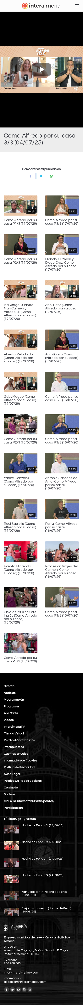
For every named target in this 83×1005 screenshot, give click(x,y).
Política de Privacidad (19, 767)
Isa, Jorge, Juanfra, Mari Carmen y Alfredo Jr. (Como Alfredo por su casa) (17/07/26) (20, 312)
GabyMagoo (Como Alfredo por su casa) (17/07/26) (20, 400)
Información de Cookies (20, 760)
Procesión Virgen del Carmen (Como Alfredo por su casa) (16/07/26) (61, 572)
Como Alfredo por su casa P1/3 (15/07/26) (20, 659)
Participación (13, 807)
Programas (11, 706)
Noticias (10, 692)
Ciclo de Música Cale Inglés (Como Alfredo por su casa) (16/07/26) (20, 617)
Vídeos (9, 719)
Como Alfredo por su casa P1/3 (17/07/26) (20, 221)
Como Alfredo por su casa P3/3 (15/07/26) (61, 613)
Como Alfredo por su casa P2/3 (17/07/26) (20, 260)
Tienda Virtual (14, 733)
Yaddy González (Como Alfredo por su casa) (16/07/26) (19, 481)
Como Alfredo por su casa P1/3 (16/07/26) (61, 398)
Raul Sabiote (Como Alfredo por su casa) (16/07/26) (20, 527)
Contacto (11, 787)
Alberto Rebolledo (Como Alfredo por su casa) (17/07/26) (19, 358)
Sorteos (9, 794)
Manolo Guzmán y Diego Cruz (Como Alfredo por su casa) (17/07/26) (61, 264)
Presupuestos (14, 746)
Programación (14, 699)
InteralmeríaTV (14, 726)
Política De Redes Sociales (23, 780)
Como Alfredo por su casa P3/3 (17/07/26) (61, 221)
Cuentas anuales (16, 753)
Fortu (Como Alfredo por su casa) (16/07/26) (61, 527)
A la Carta (11, 713)
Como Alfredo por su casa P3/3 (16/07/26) (61, 440)
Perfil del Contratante (19, 740)
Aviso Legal (12, 774)
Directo (9, 686)
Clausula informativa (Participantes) (29, 801)
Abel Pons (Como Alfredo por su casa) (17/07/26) (61, 308)
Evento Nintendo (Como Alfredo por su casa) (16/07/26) (19, 570)
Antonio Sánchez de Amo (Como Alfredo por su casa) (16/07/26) (61, 483)
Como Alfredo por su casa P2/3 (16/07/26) (20, 440)
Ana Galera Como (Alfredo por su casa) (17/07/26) (61, 358)
